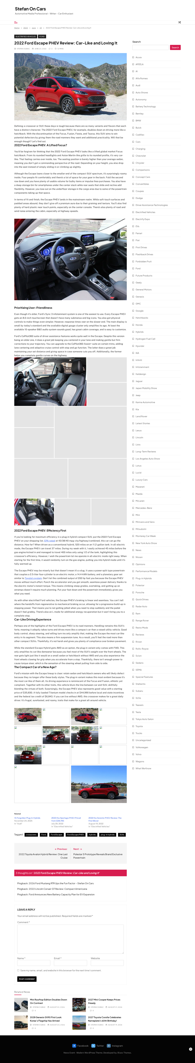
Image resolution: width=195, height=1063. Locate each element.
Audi (138, 85)
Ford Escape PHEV (75, 834)
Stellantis (140, 683)
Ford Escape (56, 834)
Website (95, 958)
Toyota (139, 726)
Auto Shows (142, 92)
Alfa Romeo (142, 78)
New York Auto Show (146, 543)
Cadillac (140, 134)
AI (137, 71)
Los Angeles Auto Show (148, 458)
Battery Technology (146, 106)
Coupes (140, 191)
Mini (138, 514)
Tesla (138, 712)
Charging (140, 148)
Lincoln (139, 437)
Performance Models (146, 571)
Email (58, 958)
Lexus (139, 430)
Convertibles (142, 184)
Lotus (138, 465)
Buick (138, 127)
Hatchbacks (142, 317)
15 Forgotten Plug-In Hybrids (27, 818)
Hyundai (140, 346)
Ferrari (139, 233)
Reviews (140, 634)
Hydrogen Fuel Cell (145, 338)
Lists (138, 444)
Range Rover (142, 620)
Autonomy (141, 99)
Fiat (138, 240)
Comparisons (143, 169)
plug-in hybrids (108, 834)
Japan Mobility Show (146, 388)
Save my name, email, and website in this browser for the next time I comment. (60, 970)
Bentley (139, 113)
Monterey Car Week (146, 536)
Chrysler (140, 162)
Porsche (140, 592)
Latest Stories (143, 423)
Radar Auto (141, 606)
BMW (138, 120)
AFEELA (139, 64)
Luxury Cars (142, 479)
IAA (137, 352)
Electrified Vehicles (26, 36)
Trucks (139, 733)
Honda (139, 324)
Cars (138, 141)
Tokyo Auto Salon (145, 719)
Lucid (138, 472)
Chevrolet (141, 155)
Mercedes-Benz (144, 507)
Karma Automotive (145, 402)
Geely (139, 282)
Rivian (139, 641)
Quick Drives (142, 599)
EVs (137, 226)
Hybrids (140, 331)
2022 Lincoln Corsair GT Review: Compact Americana (58, 888)
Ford (42, 36)
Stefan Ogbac (23, 49)
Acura (139, 57)
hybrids (92, 834)
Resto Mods (142, 627)
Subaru (139, 690)
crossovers (31, 834)
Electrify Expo (143, 219)
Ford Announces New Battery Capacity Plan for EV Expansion (62, 894)
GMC (138, 303)
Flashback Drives (144, 254)
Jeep (138, 395)
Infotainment (142, 367)
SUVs (122, 834)
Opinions (140, 564)
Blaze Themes (124, 1052)
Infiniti (139, 360)
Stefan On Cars (30, 8)
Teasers (139, 705)
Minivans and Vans (145, 521)
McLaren (140, 500)
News (138, 550)
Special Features (144, 676)
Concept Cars (143, 177)
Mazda (139, 493)
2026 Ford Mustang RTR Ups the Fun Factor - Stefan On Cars (61, 883)
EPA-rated (49, 540)
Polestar (140, 585)
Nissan (139, 557)
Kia (137, 409)
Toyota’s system (33, 578)
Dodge (139, 198)
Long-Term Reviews (146, 451)
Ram (138, 613)
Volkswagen (142, 747)
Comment (23, 922)
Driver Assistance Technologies (152, 205)
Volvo (138, 754)
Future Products (144, 275)
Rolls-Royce (142, 648)
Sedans (139, 662)
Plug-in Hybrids (144, 578)
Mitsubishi (141, 529)
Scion (139, 655)
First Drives (141, 247)
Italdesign (141, 374)
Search (136, 41)
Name (21, 958)
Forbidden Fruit (144, 261)
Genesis (140, 296)
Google (139, 310)
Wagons (140, 761)
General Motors (144, 289)
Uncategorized (143, 740)
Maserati (140, 486)
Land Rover (141, 416)
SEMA (139, 669)
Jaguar (139, 381)
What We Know (143, 768)
